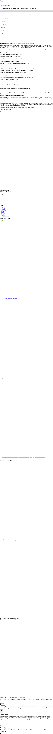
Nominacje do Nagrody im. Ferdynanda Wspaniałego (18, 9)
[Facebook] (0, 203)
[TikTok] (2, 203)
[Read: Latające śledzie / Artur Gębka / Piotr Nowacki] (3, 220)
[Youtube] (1, 203)
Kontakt (3, 215)
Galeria (3, 212)
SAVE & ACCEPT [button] (3, 731)
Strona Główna (4, 208)
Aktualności (4, 210)
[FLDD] (1, 1)
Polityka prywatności (5, 216)
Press (3, 214)
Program (3, 209)
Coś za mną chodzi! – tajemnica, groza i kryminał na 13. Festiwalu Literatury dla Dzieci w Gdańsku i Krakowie (20, 377)
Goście (3, 211)
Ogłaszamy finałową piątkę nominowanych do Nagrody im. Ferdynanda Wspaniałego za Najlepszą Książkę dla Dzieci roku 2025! (23, 457)
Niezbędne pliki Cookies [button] (4, 727)
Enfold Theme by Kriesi (21, 697)
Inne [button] (0, 724)
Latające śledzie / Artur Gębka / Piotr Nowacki (9, 298)
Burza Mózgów (4, 207)
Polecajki (3, 213)
